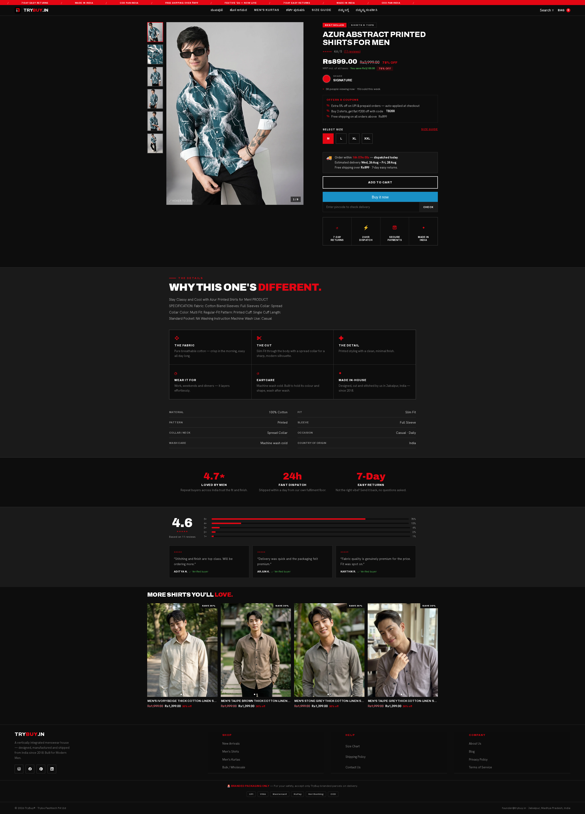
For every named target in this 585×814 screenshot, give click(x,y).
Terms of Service (480, 767)
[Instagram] (19, 769)
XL (354, 138)
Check (428, 207)
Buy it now (380, 197)
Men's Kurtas (266, 10)
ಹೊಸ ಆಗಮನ (238, 10)
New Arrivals (231, 744)
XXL (367, 138)
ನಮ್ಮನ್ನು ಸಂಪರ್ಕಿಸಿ (367, 10)
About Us (475, 744)
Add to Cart (380, 182)
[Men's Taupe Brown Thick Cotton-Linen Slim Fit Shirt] (256, 650)
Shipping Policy (356, 757)
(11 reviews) (352, 51)
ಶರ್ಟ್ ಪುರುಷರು (295, 10)
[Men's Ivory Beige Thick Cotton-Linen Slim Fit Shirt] (182, 650)
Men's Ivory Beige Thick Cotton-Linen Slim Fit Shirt (190, 701)
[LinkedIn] (52, 769)
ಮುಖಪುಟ (217, 10)
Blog (472, 751)
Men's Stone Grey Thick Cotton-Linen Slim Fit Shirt (337, 701)
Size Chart (353, 746)
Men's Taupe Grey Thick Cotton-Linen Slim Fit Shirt (411, 701)
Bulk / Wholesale (233, 767)
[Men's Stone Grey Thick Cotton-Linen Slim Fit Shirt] (329, 650)
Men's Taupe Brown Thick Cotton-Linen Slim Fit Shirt (265, 701)
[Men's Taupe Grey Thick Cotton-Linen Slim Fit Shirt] (403, 650)
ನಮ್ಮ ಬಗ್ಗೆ (343, 10)
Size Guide (321, 10)
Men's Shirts (230, 751)
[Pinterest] (41, 769)
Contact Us (353, 767)
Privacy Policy (478, 759)
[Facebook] (30, 769)
